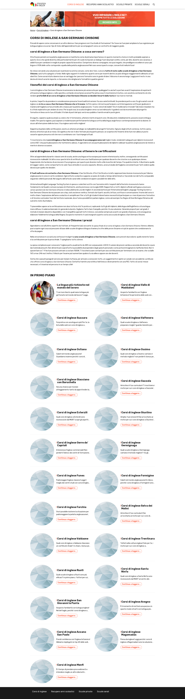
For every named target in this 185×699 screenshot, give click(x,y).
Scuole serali (142, 4)
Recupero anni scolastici (100, 4)
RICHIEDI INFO (110, 22)
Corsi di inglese (75, 4)
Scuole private (124, 4)
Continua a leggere (67, 300)
